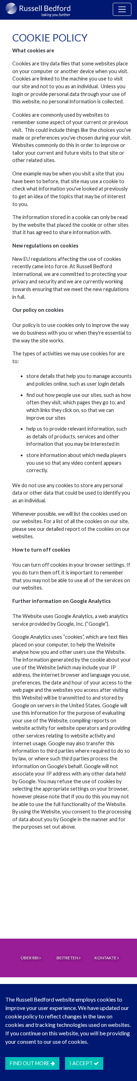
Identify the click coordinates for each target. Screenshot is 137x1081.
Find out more (30, 1063)
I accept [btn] (82, 1063)
